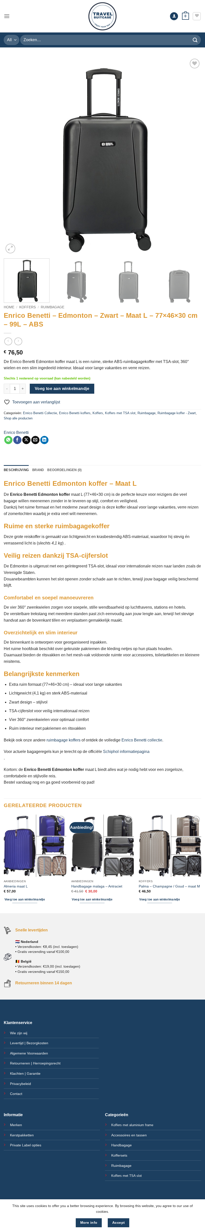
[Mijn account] (174, 16)
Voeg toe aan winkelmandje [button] (24, 899)
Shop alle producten (18, 418)
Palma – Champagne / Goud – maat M (169, 886)
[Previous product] (18, 341)
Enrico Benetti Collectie (40, 413)
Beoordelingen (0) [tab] (64, 470)
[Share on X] (26, 440)
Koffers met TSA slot (120, 413)
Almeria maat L (16, 886)
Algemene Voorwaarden (29, 1053)
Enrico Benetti (16, 432)
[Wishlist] (197, 16)
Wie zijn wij (18, 1033)
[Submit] (195, 40)
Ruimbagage (52, 307)
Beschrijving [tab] (16, 470)
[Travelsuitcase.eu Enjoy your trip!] (102, 16)
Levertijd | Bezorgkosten (29, 1043)
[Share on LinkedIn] (44, 440)
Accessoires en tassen (129, 1135)
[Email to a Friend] (35, 440)
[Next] (191, 156)
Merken (16, 1125)
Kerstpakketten (22, 1135)
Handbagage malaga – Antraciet (96, 886)
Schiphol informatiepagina (126, 751)
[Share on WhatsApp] (8, 440)
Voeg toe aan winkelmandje (62, 388)
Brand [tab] (38, 470)
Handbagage (121, 1145)
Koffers (27, 307)
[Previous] (14, 156)
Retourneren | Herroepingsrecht (35, 1063)
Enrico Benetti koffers (74, 413)
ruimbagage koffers (64, 740)
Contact (16, 1094)
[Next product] (8, 341)
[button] (7, 16)
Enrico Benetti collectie (142, 740)
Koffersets (119, 1155)
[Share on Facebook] (17, 440)
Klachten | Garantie (25, 1073)
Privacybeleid (20, 1084)
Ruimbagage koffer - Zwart (177, 413)
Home (9, 307)
